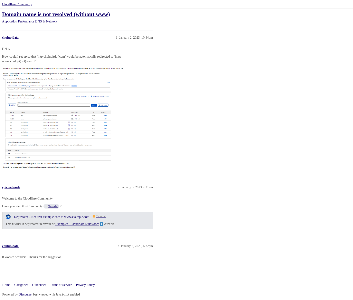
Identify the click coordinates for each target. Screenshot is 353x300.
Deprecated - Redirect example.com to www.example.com (51, 217)
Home (6, 285)
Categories (21, 285)
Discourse (25, 294)
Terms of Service (61, 285)
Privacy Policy (85, 285)
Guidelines (39, 285)
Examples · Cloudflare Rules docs (77, 224)
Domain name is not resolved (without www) (56, 14)
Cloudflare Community (17, 4)
